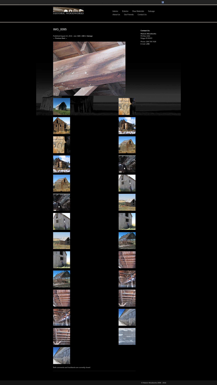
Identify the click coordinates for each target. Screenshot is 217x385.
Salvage (151, 11)
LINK (148, 44)
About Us (116, 15)
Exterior (125, 11)
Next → (64, 38)
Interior (115, 11)
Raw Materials (138, 11)
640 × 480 (81, 36)
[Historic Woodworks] (68, 10)
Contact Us (142, 15)
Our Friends (129, 15)
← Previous (57, 38)
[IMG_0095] (89, 68)
